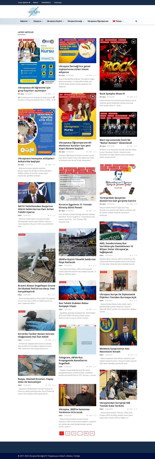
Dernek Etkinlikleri (70, 40)
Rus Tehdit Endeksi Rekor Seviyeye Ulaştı (74, 305)
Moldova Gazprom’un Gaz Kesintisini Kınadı (114, 350)
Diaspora (37, 21)
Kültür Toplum (28, 40)
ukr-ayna (21, 94)
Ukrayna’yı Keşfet (54, 21)
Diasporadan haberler (120, 165)
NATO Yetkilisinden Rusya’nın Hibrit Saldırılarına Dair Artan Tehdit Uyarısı (36, 209)
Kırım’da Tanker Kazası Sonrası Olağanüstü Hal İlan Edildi (36, 335)
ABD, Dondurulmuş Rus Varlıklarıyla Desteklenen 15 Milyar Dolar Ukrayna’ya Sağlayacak (116, 248)
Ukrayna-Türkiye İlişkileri (119, 42)
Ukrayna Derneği (75, 21)
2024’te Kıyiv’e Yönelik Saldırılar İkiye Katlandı (77, 261)
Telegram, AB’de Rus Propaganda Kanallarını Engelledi (73, 360)
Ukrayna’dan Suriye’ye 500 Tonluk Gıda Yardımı (115, 404)
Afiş (20, 40)
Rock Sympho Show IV (112, 93)
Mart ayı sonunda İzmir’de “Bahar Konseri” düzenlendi (116, 141)
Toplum (74, 173)
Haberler (24, 21)
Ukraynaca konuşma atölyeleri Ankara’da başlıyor (36, 160)
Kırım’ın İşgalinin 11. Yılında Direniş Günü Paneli (75, 206)
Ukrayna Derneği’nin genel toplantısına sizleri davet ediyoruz (74, 69)
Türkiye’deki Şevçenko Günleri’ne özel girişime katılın (118, 199)
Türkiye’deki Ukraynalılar (35, 112)
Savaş (109, 118)
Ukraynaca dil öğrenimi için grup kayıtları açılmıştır (34, 89)
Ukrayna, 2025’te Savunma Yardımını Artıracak (74, 411)
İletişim (35, 2)
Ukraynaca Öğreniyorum (98, 21)
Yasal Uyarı (58, 2)
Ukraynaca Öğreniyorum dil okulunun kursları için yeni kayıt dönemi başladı (75, 145)
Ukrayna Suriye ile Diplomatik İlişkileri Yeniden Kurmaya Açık (118, 296)
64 (86, 433)
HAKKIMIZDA (46, 2)
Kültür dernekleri (73, 42)
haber (20, 215)
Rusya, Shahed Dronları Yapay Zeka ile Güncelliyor (35, 380)
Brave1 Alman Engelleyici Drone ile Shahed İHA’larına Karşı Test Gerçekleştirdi (36, 288)
